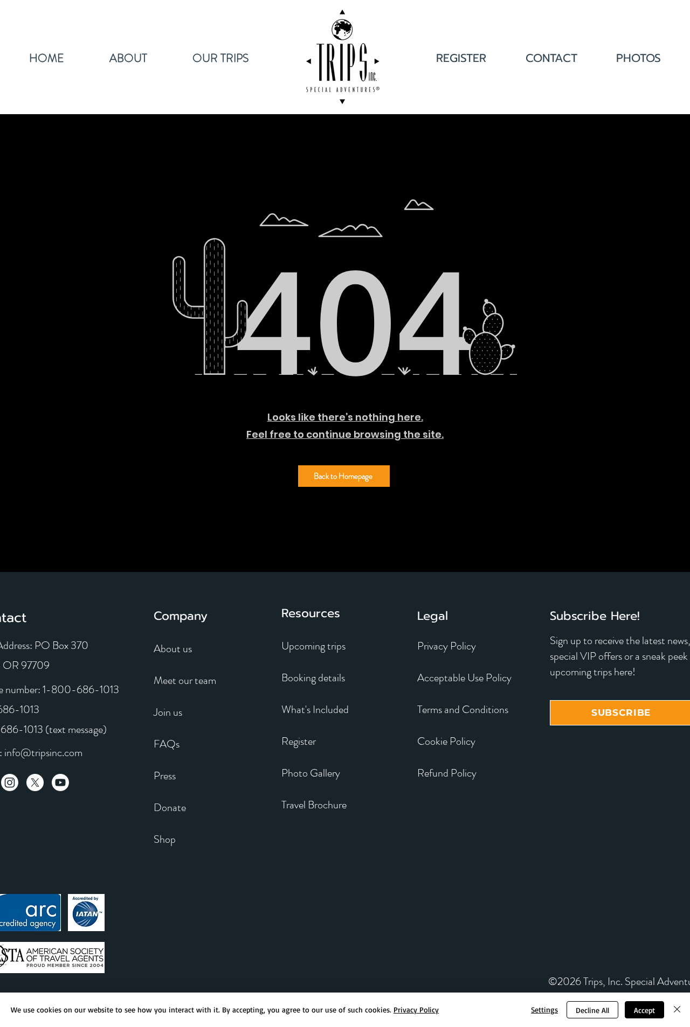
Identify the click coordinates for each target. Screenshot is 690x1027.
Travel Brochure (314, 805)
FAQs (167, 744)
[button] (220, 56)
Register (298, 741)
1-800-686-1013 (81, 689)
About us (173, 648)
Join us (168, 712)
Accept (644, 1010)
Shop (165, 839)
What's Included (315, 709)
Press (165, 776)
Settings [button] (544, 1009)
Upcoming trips (313, 646)
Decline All (592, 1010)
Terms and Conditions (462, 709)
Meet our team (185, 680)
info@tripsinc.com (43, 752)
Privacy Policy (446, 646)
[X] (35, 782)
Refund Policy (447, 773)
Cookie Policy (446, 741)
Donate (170, 807)
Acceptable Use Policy (464, 678)
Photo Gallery (310, 773)
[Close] (677, 1009)
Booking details (313, 678)
